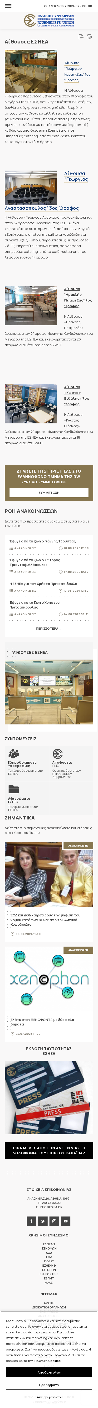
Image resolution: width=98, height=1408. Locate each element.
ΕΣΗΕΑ (49, 20)
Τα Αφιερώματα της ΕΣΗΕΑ (23, 804)
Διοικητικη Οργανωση (49, 1307)
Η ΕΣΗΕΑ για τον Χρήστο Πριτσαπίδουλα (43, 583)
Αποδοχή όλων (49, 1372)
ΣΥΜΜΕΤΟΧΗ (49, 492)
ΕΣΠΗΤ (49, 1278)
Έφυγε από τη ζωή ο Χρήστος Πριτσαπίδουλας (34, 604)
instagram (54, 1221)
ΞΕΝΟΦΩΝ (49, 1248)
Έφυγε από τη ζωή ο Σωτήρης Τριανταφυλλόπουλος (35, 562)
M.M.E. (49, 1283)
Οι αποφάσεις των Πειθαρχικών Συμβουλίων (66, 769)
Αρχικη (49, 1303)
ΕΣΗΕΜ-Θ (49, 1266)
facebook (31, 1221)
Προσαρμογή (49, 1385)
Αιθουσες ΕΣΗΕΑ (30, 652)
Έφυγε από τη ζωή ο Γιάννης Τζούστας (43, 541)
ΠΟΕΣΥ (49, 1261)
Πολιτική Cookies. (47, 1361)
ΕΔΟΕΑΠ (49, 1244)
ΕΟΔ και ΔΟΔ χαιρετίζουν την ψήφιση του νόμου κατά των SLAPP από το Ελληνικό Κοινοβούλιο (45, 920)
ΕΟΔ (49, 1257)
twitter (43, 1221)
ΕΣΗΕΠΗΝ (49, 1270)
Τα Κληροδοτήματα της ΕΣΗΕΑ (25, 768)
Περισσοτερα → (49, 628)
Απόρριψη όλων (49, 1397)
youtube (65, 1221)
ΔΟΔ (49, 1253)
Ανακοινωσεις (25, 548)
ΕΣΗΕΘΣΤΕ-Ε (49, 1274)
